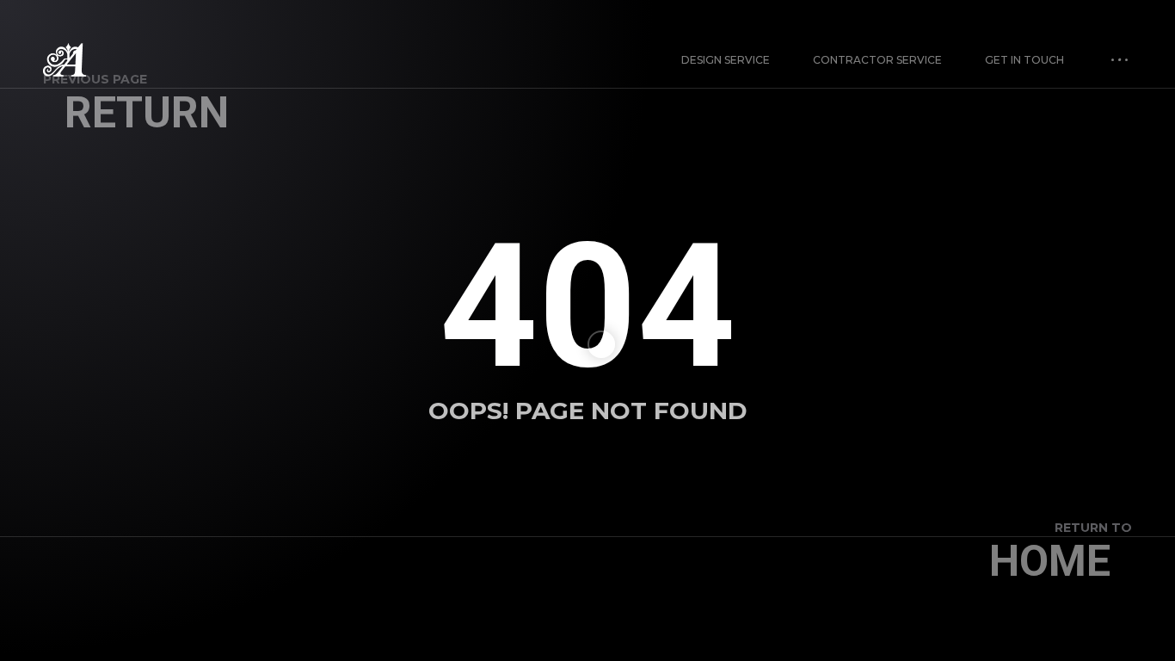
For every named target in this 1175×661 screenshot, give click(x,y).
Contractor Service (877, 59)
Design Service (725, 59)
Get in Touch (1024, 59)
